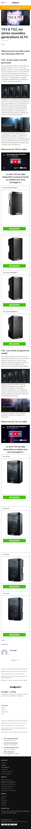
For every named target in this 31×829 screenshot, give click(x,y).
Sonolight (13, 650)
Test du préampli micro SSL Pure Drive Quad (12, 673)
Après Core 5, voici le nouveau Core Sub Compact (14, 680)
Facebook (4, 796)
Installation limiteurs (7, 788)
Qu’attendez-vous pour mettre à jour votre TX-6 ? (14, 671)
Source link (4, 644)
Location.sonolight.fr (7, 771)
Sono (18, 660)
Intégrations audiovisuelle (8, 790)
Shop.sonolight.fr (6, 774)
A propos (3, 763)
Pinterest (3, 803)
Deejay (3, 707)
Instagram (4, 801)
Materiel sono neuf (6, 780)
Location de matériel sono (8, 784)
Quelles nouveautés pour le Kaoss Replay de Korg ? (14, 669)
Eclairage (3, 709)
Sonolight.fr (4, 769)
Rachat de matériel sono (8, 786)
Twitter (3, 798)
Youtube (3, 805)
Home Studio (4, 711)
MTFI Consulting (22, 821)
